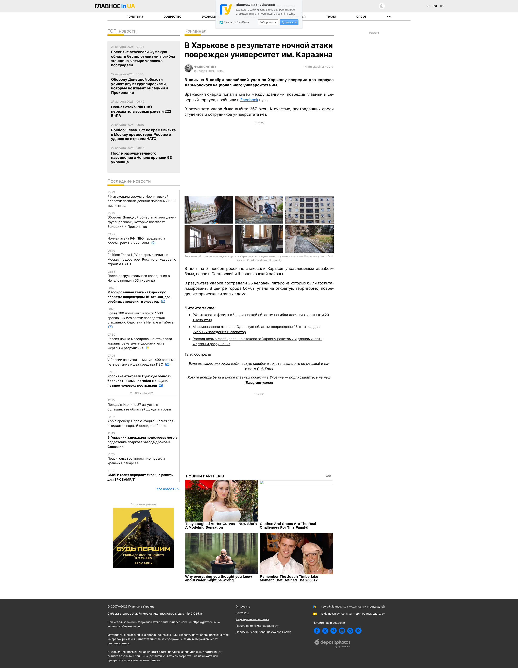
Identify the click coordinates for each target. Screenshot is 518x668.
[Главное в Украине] (115, 7)
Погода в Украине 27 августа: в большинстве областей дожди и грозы (139, 405)
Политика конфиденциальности (257, 625)
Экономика (211, 16)
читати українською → (318, 66)
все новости (166, 489)
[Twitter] (325, 631)
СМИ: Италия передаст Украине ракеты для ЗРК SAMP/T (140, 475)
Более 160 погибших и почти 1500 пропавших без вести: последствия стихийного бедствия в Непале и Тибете (140, 315)
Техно (331, 16)
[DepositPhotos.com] (332, 644)
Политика (134, 16)
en (442, 6)
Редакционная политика (252, 619)
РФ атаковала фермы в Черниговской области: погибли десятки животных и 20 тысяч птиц (141, 199)
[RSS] (358, 631)
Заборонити (268, 22)
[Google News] (350, 631)
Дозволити (289, 22)
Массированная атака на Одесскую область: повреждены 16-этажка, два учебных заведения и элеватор (138, 294)
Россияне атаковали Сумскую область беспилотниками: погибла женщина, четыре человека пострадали (139, 378)
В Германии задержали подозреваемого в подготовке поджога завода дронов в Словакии (142, 440)
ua (428, 6)
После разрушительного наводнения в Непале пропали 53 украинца (138, 276)
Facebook (249, 100)
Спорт (361, 16)
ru (435, 6)
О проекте (243, 606)
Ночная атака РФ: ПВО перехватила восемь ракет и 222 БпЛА (136, 238)
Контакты (242, 613)
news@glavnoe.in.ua (334, 606)
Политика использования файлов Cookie (263, 632)
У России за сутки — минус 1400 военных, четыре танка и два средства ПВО (141, 360)
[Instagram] (342, 631)
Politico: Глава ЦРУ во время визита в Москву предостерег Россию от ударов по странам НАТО (141, 257)
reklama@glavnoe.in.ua (336, 613)
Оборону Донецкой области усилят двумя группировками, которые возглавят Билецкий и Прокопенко (141, 220)
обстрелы (202, 354)
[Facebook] (317, 631)
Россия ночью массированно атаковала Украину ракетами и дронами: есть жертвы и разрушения (139, 341)
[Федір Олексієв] (189, 71)
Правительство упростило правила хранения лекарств (136, 458)
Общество (172, 16)
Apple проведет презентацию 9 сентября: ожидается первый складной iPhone (140, 421)
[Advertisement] (259, 158)
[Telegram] (333, 631)
